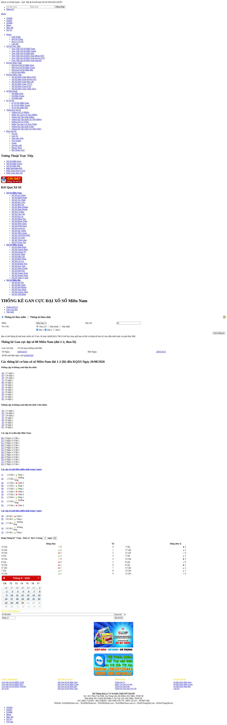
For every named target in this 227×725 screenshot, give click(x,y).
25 (17, 603)
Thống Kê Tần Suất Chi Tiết (125, 689)
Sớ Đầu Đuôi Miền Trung (183, 684)
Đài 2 (49, 330)
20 (28, 599)
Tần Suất (10, 312)
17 (12, 599)
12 (22, 595)
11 (17, 595)
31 (33, 588)
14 (33, 595)
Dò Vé (9, 30)
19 (22, 599)
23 (6, 603)
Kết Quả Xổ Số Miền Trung (68, 684)
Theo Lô (42, 326)
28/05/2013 (161, 352)
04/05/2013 (22, 352)
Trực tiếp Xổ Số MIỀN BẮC (12, 684)
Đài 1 (41, 330)
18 (17, 599)
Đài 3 (57, 330)
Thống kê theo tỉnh (40, 317)
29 (22, 588)
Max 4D (9, 28)
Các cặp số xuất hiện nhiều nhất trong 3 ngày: (21, 469)
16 (6, 599)
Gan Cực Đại (11, 309)
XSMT (9, 21)
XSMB (9, 23)
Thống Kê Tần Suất (122, 687)
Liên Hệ (176, 689)
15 (39, 595)
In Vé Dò (5, 689)
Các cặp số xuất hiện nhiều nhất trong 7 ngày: (21, 511)
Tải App (9, 722)
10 (12, 595)
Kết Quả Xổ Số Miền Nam (68, 682)
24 (12, 603)
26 (6, 588)
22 (39, 599)
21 (33, 599)
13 (28, 595)
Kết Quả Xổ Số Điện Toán (68, 689)
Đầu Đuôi (54, 326)
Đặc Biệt (66, 326)
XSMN (9, 18)
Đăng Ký (10, 9)
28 (17, 588)
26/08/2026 (28, 355)
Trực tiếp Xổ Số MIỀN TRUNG (14, 687)
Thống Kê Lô (12, 307)
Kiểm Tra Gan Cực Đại (123, 684)
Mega (8, 25)
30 (28, 588)
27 (12, 588)
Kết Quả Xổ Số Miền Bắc (67, 687)
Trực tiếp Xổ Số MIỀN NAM (13, 682)
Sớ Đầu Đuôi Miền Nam (182, 682)
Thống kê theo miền (15, 317)
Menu (3, 14)
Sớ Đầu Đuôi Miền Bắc (182, 687)
